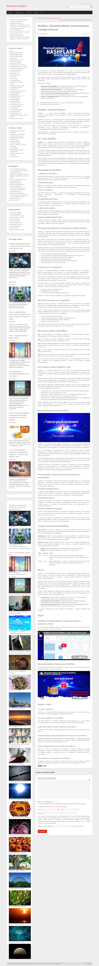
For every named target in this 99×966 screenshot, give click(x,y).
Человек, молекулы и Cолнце (18, 782)
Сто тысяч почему (15, 106)
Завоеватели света (15, 63)
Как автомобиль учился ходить (19, 66)
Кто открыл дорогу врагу (17, 68)
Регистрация (88, 4)
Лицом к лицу (14, 139)
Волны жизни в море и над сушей (19, 817)
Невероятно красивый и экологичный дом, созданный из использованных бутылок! (19, 194)
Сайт (60, 813)
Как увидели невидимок (17, 137)
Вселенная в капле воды (17, 764)
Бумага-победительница (17, 184)
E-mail (39, 809)
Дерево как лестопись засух (17, 853)
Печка (12, 84)
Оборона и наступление (17, 35)
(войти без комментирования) (58, 806)
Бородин (13, 132)
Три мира (13, 155)
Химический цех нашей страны (19, 115)
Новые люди (14, 78)
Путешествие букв (15, 186)
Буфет (12, 51)
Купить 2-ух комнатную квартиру (19, 594)
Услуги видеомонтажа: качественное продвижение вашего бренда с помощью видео (19, 546)
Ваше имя (42, 801)
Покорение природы (16, 87)
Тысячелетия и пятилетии (17, 217)
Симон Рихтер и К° (15, 690)
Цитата (49, 778)
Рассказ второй (15, 97)
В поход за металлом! (16, 53)
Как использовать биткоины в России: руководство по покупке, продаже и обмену (19, 170)
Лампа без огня (15, 73)
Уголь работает (15, 111)
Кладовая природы (15, 182)
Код (54, 778)
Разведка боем (14, 94)
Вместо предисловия (15, 726)
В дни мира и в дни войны (17, 134)
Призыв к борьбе (15, 92)
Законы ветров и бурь (16, 136)
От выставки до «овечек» (17, 708)
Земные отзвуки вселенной (17, 871)
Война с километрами (16, 56)
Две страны (13, 58)
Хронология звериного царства (19, 799)
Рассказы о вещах (16, 5)
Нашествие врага (15, 75)
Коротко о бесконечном (16, 924)
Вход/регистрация (53, 806)
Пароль (62, 809)
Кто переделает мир (16, 70)
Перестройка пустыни (16, 82)
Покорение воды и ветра (17, 85)
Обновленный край (15, 214)
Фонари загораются (16, 113)
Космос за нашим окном (16, 942)
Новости (13, 77)
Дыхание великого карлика (17, 906)
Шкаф (12, 116)
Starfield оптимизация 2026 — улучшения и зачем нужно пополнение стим (18, 189)
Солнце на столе (15, 103)
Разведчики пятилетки (16, 96)
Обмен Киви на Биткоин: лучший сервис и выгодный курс (74, 20)
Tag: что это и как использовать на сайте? (48, 18)
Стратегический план (16, 110)
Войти (82, 4)
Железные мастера (15, 61)
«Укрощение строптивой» (18, 130)
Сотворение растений (16, 104)
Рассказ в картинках (15, 30)
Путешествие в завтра (16, 153)
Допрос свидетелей (15, 222)
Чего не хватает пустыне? (17, 216)
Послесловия (14, 89)
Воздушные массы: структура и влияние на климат (18, 613)
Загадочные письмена (16, 224)
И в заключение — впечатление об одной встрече (19, 745)
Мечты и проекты (15, 219)
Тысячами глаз (14, 156)
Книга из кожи (14, 200)
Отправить (42, 831)
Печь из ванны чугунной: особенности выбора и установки (19, 632)
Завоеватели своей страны (18, 65)
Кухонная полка (15, 72)
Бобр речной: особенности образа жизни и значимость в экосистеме (20, 652)
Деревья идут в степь (16, 59)
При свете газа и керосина (17, 91)
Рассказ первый (15, 99)
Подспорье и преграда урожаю (18, 835)
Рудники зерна (14, 101)
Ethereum (12, 282)
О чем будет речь (15, 80)
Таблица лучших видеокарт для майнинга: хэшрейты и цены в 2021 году (20, 175)
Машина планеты (15, 141)
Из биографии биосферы (17, 888)
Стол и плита (14, 108)
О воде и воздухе (15, 143)
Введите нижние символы (45, 826)
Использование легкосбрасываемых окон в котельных (19, 373)
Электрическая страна (16, 118)
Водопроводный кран (16, 54)
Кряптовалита (43, 33)
